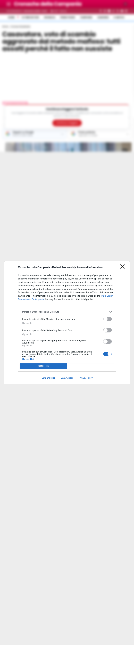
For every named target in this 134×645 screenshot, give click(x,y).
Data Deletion (49, 377)
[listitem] (67, 312)
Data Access (67, 377)
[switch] (107, 319)
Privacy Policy (85, 377)
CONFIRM (43, 366)
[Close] (123, 267)
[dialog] (67, 322)
